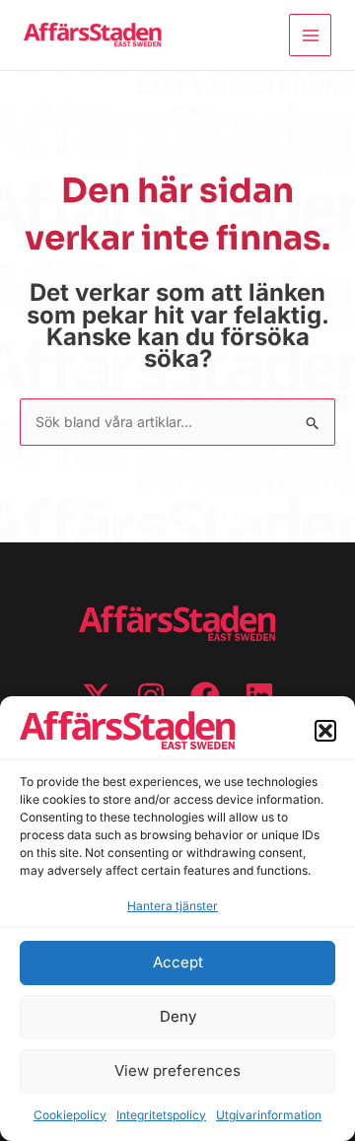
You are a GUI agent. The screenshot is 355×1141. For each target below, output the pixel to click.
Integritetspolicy (161, 1114)
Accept (178, 962)
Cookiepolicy (70, 1114)
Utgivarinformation (268, 1114)
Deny (178, 1016)
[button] (325, 731)
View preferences (177, 1070)
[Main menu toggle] (310, 35)
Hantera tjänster (172, 905)
